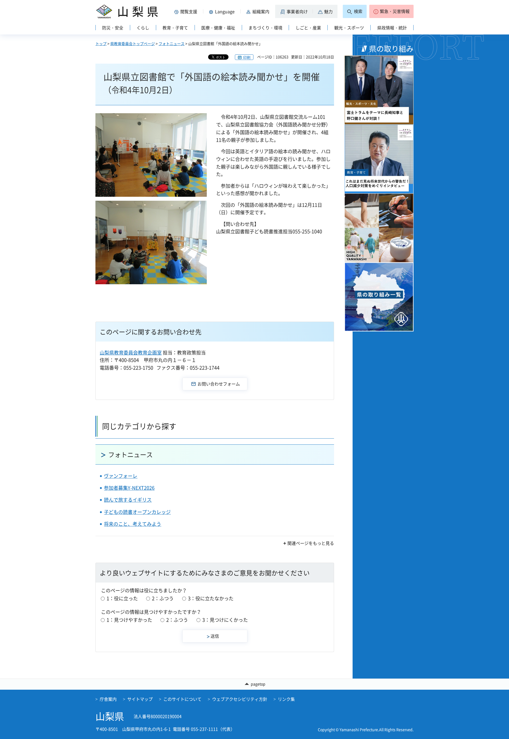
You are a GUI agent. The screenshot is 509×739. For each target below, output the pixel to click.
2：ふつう (163, 598)
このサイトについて (182, 699)
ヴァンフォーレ (120, 475)
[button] (186, 11)
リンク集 (286, 699)
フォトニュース (172, 43)
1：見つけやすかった (129, 619)
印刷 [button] (247, 57)
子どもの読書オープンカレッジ (137, 511)
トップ (101, 43)
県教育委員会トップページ (132, 43)
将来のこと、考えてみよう (132, 523)
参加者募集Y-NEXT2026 (129, 487)
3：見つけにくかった (225, 619)
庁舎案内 (108, 699)
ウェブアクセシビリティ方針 (239, 699)
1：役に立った (122, 598)
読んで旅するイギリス (128, 499)
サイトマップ (140, 699)
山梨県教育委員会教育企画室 (131, 352)
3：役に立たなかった (211, 598)
